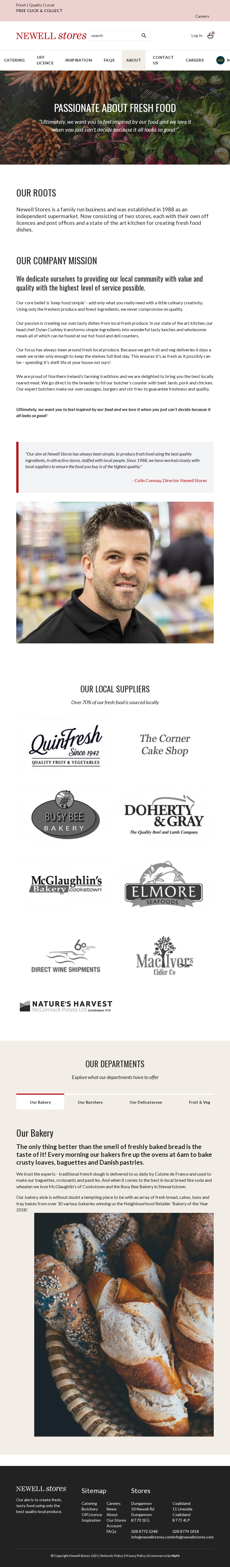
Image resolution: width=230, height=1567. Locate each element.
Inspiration (78, 60)
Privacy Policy (135, 1556)
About (133, 60)
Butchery (90, 1509)
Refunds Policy (112, 1556)
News (112, 1509)
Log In (197, 35)
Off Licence (45, 60)
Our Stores (116, 1520)
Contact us (163, 60)
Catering (89, 1503)
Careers (202, 16)
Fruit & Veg (199, 1102)
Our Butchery (90, 1102)
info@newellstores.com (152, 1537)
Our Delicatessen (146, 1102)
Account (114, 1525)
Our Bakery (40, 1102)
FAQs (109, 60)
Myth (175, 1556)
